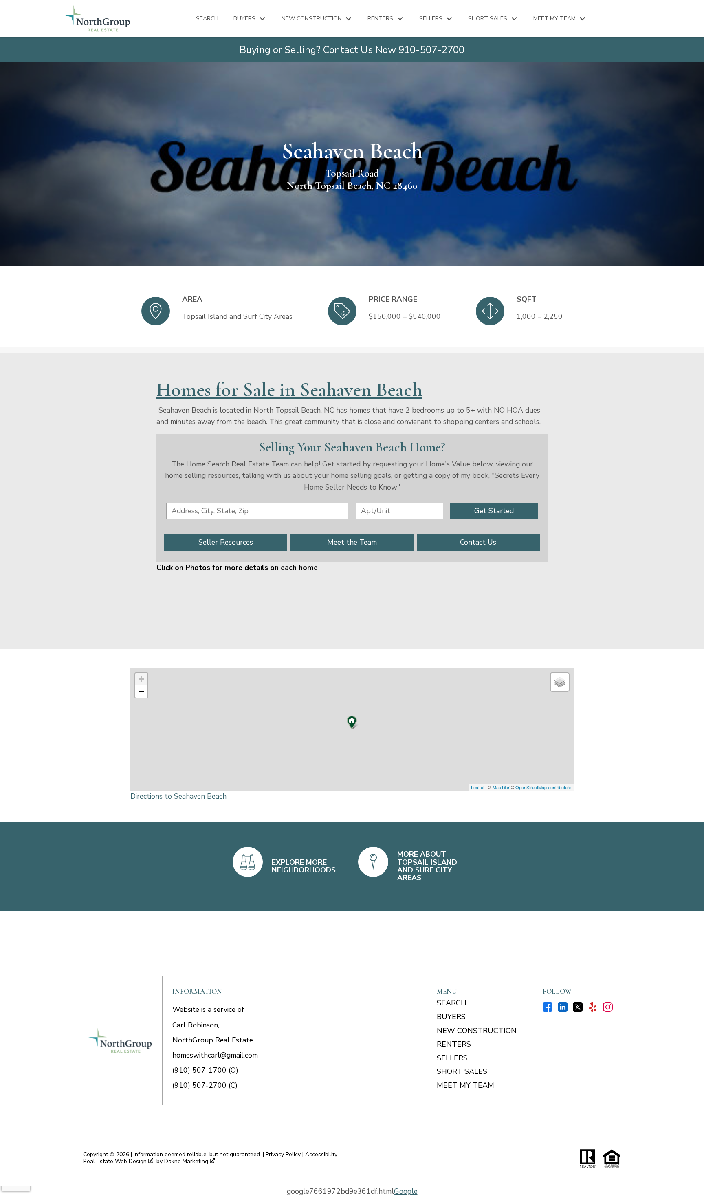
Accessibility (321, 1154)
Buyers (451, 1017)
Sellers (452, 1058)
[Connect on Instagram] (608, 1009)
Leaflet (477, 787)
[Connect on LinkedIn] (563, 1009)
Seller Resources (225, 542)
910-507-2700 (431, 49)
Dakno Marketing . (190, 1161)
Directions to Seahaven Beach (178, 796)
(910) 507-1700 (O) (205, 1070)
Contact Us (478, 542)
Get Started (494, 511)
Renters (454, 1044)
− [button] (141, 691)
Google (406, 1191)
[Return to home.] (97, 18)
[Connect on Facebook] (547, 1009)
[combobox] (257, 511)
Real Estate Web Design (115, 1161)
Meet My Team (465, 1085)
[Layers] (560, 682)
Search (207, 19)
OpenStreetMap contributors (543, 787)
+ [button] (141, 679)
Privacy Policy (283, 1154)
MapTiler (501, 787)
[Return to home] (120, 1040)
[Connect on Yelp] (593, 1009)
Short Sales (462, 1071)
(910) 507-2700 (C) (205, 1085)
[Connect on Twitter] (578, 1009)
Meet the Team (352, 542)
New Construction (477, 1031)
